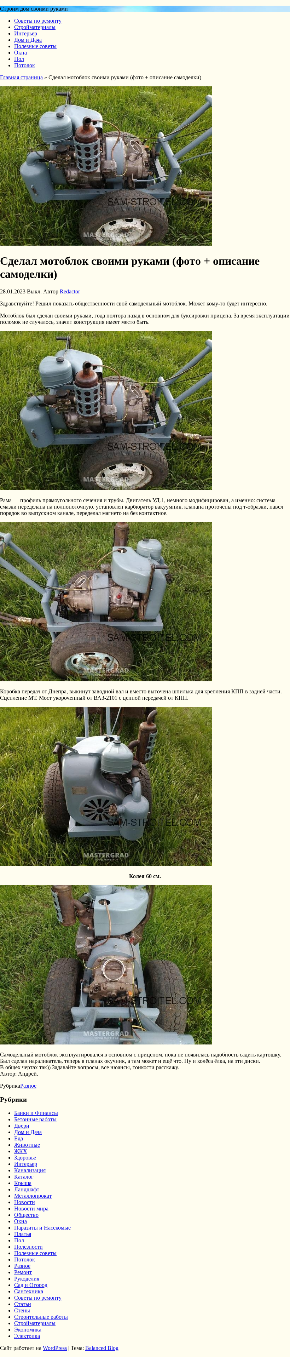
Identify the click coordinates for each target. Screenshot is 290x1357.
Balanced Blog (101, 1348)
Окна (20, 53)
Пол (19, 59)
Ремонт (23, 1272)
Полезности (28, 1247)
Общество (26, 1215)
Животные (27, 1145)
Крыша (22, 1183)
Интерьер (25, 33)
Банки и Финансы (36, 1113)
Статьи (22, 1304)
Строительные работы (41, 1317)
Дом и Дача (28, 40)
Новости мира (31, 1209)
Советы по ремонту (38, 21)
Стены (22, 1310)
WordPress (55, 1348)
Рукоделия (26, 1279)
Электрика (27, 1336)
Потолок (24, 65)
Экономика (27, 1330)
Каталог (24, 1177)
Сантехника (28, 1291)
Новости (24, 1202)
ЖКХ (20, 1151)
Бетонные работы (35, 1119)
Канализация (30, 1170)
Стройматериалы (35, 27)
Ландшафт (26, 1189)
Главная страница (21, 77)
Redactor (70, 291)
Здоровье (25, 1158)
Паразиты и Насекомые (42, 1228)
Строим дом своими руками (34, 9)
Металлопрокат (33, 1196)
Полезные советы (35, 46)
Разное (28, 1086)
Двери (21, 1126)
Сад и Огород (30, 1285)
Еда (18, 1138)
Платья (22, 1234)
